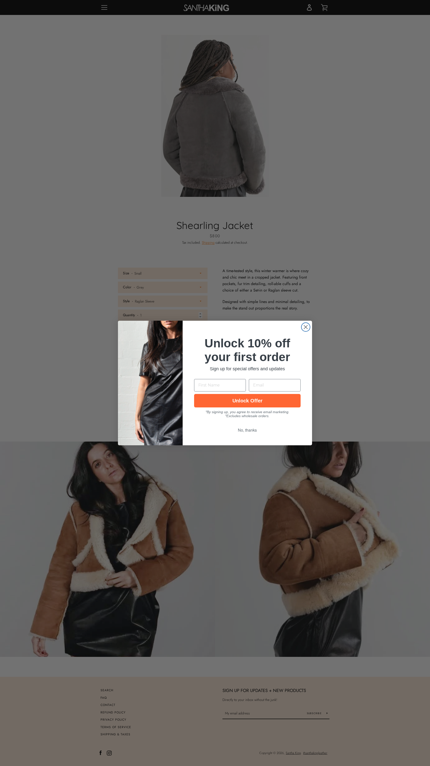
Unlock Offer (247, 400)
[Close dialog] (305, 327)
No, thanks (247, 430)
